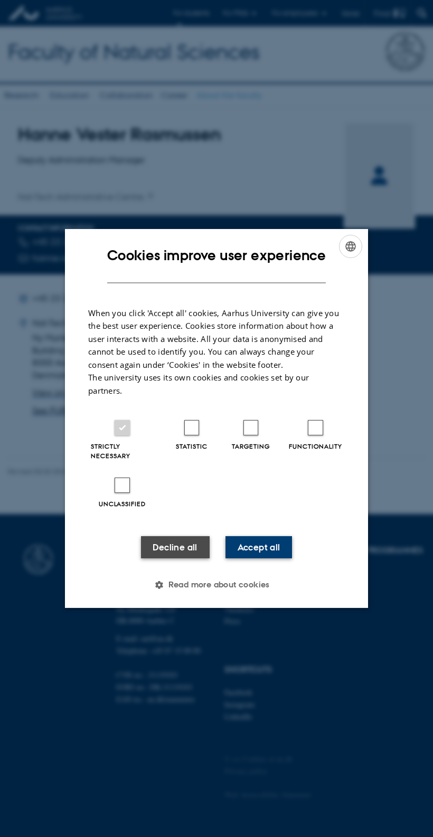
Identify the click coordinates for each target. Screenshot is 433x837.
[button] (216, 584)
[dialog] (216, 418)
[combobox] (350, 246)
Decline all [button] (175, 547)
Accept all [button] (259, 547)
